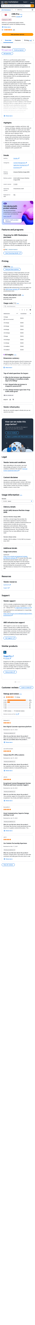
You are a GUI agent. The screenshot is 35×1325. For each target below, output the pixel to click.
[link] (19, 10)
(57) (14, 29)
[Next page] (27, 310)
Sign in (32, 2)
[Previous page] (20, 310)
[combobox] (16, 5)
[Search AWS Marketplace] (32, 5)
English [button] (25, 2)
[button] (21, 14)
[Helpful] (10, 399)
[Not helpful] (13, 399)
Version (4, 498)
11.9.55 (15, 184)
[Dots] (15, 682)
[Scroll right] (33, 40)
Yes (14, 194)
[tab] (8, 40)
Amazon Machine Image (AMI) (21, 172)
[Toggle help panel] (32, 9)
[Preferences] (30, 309)
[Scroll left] (1, 40)
